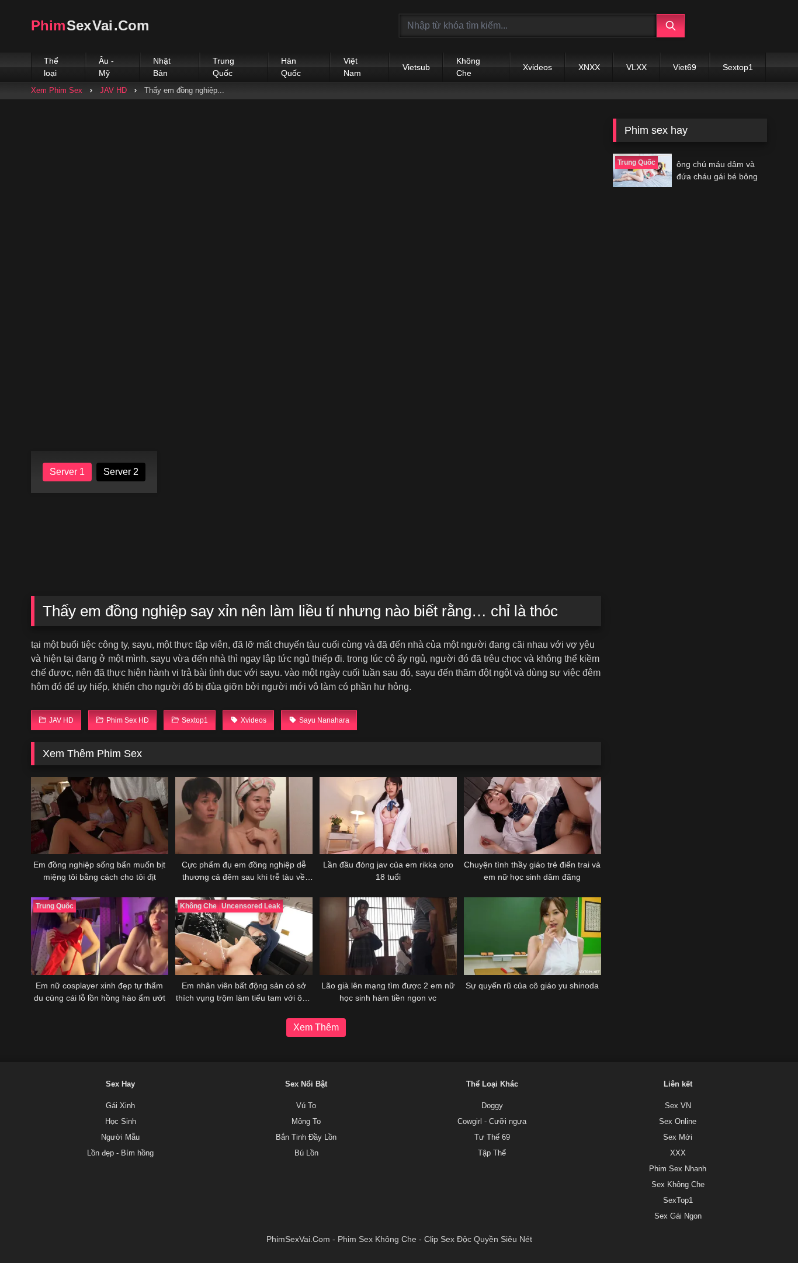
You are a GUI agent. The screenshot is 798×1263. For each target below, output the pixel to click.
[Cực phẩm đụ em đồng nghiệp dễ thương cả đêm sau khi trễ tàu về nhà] (244, 815)
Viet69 (684, 67)
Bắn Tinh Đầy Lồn (306, 1137)
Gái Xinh (120, 1106)
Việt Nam (352, 67)
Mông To (306, 1122)
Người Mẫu (120, 1137)
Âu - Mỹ (106, 67)
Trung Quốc (223, 67)
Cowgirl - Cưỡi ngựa (491, 1122)
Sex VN (678, 1106)
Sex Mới (677, 1137)
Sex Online (677, 1122)
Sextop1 (738, 67)
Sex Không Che (678, 1185)
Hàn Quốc (291, 67)
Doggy (492, 1106)
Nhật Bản (162, 67)
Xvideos (537, 67)
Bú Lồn (306, 1153)
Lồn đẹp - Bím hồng (120, 1153)
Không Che (468, 67)
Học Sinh (120, 1122)
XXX (678, 1153)
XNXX (589, 67)
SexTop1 (678, 1200)
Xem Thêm (316, 1027)
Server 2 (120, 472)
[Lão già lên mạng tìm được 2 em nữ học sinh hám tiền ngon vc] (388, 935)
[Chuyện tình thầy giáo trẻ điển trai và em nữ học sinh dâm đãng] (532, 815)
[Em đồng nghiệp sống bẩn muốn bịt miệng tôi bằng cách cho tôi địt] (99, 815)
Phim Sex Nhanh (677, 1169)
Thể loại (51, 67)
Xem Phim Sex (56, 90)
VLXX (636, 67)
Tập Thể (492, 1153)
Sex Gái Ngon (678, 1216)
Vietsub (416, 67)
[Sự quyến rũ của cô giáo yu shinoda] (532, 935)
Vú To (306, 1106)
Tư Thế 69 (492, 1137)
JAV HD (113, 90)
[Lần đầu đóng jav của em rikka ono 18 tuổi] (388, 815)
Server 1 (67, 472)
